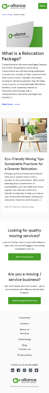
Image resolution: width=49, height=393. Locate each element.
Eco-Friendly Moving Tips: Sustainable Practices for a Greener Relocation (24, 164)
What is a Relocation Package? (23, 56)
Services (24, 333)
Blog (24, 345)
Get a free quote (24, 256)
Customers (24, 317)
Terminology (24, 339)
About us (24, 329)
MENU (43, 6)
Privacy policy (24, 355)
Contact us (24, 349)
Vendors (24, 323)
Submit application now (24, 300)
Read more (7, 104)
